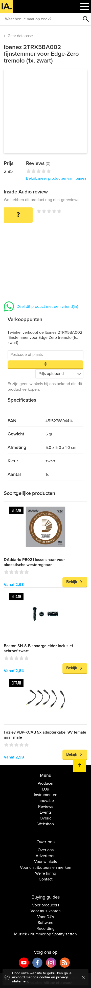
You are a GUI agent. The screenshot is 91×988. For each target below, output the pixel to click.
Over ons (46, 850)
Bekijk (71, 581)
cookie (44, 977)
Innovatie (45, 800)
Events (46, 812)
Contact (46, 879)
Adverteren (46, 855)
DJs (45, 789)
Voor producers (45, 905)
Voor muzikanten (46, 911)
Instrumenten (45, 794)
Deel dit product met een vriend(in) (47, 306)
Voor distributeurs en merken (45, 867)
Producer (46, 783)
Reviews (45, 806)
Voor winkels (45, 861)
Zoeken (86, 19)
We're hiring (45, 873)
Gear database (20, 35)
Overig (46, 818)
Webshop (45, 824)
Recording (45, 928)
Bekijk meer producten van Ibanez (56, 178)
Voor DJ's (45, 916)
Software (45, 922)
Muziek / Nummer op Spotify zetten (45, 934)
